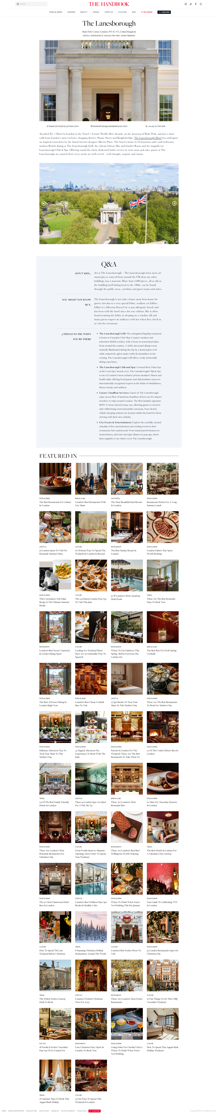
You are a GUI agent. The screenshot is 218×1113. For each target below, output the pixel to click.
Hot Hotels (115, 499)
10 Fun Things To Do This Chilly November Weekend (162, 1000)
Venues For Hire (112, 36)
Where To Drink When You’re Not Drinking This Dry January (125, 904)
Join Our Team (44, 1111)
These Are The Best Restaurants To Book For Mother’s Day (162, 704)
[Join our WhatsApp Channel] (201, 4)
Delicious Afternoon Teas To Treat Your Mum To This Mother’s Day (52, 754)
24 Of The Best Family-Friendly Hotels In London (54, 804)
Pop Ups (42, 1044)
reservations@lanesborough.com (110, 126)
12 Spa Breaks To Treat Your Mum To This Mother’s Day (124, 704)
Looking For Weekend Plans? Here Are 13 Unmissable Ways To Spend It (90, 654)
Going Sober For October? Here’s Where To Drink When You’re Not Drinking (126, 1050)
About (4, 1111)
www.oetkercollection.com (63, 126)
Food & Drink (55, 12)
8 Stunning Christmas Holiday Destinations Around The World (90, 952)
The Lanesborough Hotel (148, 137)
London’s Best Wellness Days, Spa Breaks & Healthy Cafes (91, 904)
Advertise (16, 1111)
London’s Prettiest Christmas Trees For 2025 (89, 1000)
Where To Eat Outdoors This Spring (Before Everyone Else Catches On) (125, 654)
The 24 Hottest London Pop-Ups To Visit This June (90, 600)
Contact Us (55, 1111)
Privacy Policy (81, 1111)
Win (134, 12)
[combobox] (31, 4)
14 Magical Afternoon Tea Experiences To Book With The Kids (90, 754)
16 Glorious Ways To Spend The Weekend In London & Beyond (90, 552)
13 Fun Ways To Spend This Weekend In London (88, 1100)
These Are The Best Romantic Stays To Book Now (161, 600)
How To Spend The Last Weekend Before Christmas (52, 952)
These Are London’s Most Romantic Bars (123, 804)
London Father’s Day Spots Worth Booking (160, 552)
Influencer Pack (31, 1111)
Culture (122, 12)
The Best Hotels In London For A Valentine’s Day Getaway (162, 852)
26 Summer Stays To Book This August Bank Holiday (54, 1100)
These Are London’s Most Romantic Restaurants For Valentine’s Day (51, 854)
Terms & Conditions (68, 1111)
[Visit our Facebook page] (196, 4)
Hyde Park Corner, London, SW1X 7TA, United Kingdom (109, 31)
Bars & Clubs (80, 499)
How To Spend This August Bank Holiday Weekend (162, 1049)
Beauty (83, 12)
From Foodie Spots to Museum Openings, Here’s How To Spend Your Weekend (90, 854)
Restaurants (97, 36)
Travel (96, 12)
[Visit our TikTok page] (191, 4)
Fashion (71, 12)
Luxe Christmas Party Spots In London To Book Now (89, 1049)
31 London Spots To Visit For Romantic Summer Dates (53, 552)
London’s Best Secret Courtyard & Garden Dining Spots (54, 652)
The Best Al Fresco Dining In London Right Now (53, 704)
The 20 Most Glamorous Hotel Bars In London (54, 904)
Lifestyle (109, 12)
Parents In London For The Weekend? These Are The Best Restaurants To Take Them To (125, 754)
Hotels (86, 36)
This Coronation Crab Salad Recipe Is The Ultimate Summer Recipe (54, 602)
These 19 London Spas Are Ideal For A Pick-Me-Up (90, 804)
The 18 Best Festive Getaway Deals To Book (52, 1000)
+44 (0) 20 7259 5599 (156, 126)
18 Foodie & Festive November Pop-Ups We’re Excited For (53, 1049)
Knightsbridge (128, 36)
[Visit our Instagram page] (186, 4)
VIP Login (147, 12)
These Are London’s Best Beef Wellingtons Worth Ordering (125, 852)
